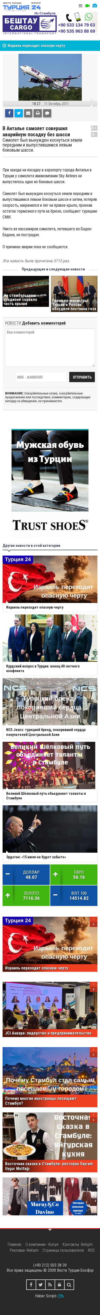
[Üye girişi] (59, 1285)
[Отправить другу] (28, 113)
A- (94, 134)
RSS (91, 1250)
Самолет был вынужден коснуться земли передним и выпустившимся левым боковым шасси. (42, 145)
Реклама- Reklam (24, 1250)
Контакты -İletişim (78, 1244)
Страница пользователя (63, 1250)
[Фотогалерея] (94, 6)
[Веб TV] (87, 6)
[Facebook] (9, 113)
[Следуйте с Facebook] (31, 1285)
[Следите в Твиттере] (40, 1285)
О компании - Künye (41, 1244)
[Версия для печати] (38, 113)
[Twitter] (19, 113)
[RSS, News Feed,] (50, 1285)
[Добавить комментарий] (47, 113)
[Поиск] (69, 1285)
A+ (94, 128)
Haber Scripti (45, 1295)
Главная (14, 1244)
